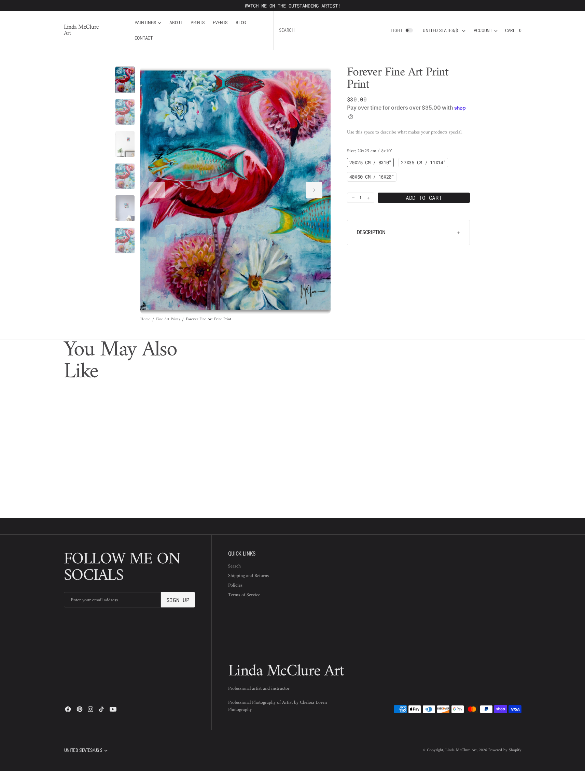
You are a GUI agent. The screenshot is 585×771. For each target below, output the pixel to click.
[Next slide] (314, 190)
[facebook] (68, 709)
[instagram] (90, 709)
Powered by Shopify (504, 750)
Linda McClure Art (461, 750)
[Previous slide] (157, 190)
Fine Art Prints (168, 320)
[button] (486, 30)
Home (145, 320)
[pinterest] (79, 709)
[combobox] (323, 30)
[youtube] (113, 709)
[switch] (409, 30)
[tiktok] (101, 709)
